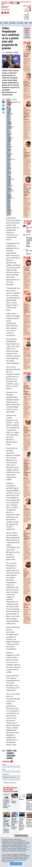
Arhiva (17, 2)
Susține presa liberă (27, 33)
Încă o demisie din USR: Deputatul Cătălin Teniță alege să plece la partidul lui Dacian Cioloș (10, 140)
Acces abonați (5, 9)
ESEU (26, 23)
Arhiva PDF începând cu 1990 (4, 3)
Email (3, 769)
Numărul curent (11, 2)
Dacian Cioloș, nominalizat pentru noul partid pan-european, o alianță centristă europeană (10, 184)
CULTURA (20, 23)
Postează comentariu (9, 783)
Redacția (28, 2)
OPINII (6, 23)
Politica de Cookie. (7, 861)
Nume (4, 764)
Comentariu (5, 774)
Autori (22, 2)
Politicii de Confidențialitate (17, 851)
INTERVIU (12, 23)
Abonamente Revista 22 (5, 7)
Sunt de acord (16, 864)
